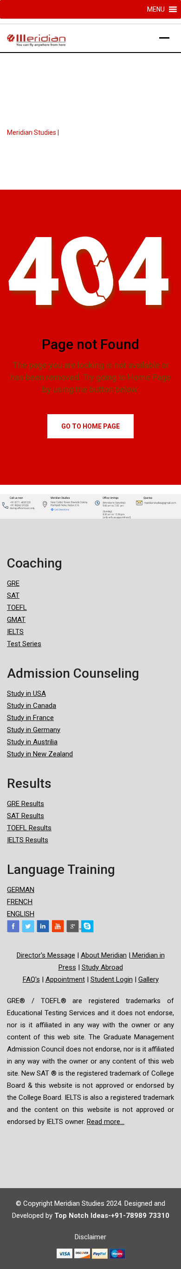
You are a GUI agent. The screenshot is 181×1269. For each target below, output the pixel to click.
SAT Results (25, 816)
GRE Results (25, 804)
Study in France (30, 718)
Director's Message (46, 955)
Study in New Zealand (40, 754)
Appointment (65, 979)
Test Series (24, 644)
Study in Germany (33, 730)
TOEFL (17, 607)
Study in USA (26, 693)
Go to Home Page (90, 426)
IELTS (15, 632)
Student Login (111, 979)
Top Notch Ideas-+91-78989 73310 (111, 1215)
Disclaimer (90, 1237)
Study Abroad (102, 967)
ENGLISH (20, 914)
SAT (13, 595)
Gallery (148, 979)
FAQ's (31, 979)
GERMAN (20, 890)
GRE (13, 583)
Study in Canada (31, 705)
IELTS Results (27, 840)
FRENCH (19, 902)
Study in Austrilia (32, 742)
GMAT (16, 619)
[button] (156, 9)
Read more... (105, 1121)
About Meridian (104, 955)
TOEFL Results (29, 828)
